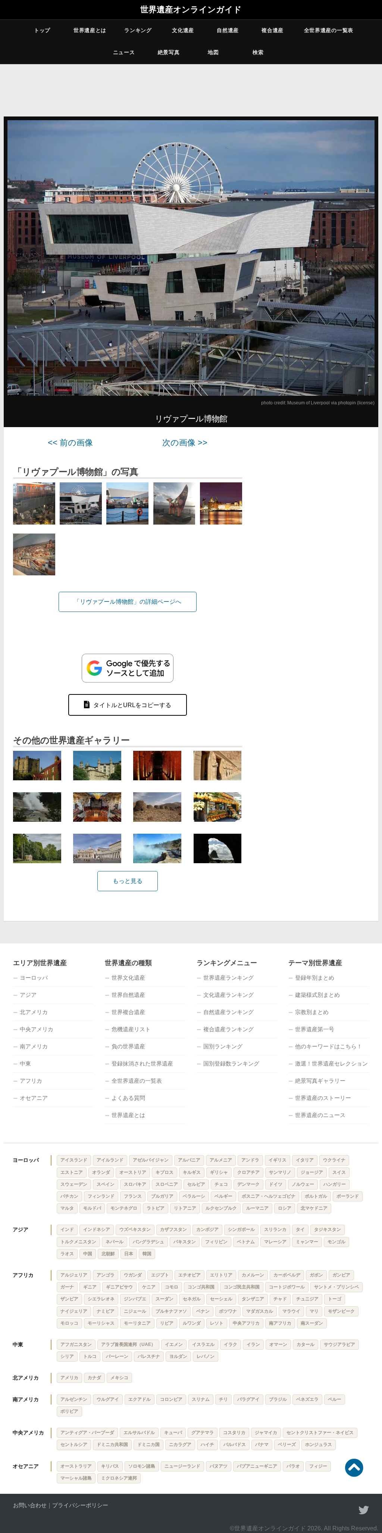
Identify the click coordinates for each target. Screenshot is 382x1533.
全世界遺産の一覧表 (328, 30)
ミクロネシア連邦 (119, 1478)
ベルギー (223, 1196)
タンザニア (253, 1299)
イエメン (174, 1344)
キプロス (164, 1172)
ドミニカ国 (148, 1444)
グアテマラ (202, 1432)
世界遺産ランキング (228, 977)
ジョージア (312, 1172)
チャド (280, 1299)
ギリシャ (219, 1172)
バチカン (69, 1196)
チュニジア (307, 1299)
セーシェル (221, 1299)
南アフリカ (280, 1323)
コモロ (171, 1287)
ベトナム (246, 1241)
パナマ (262, 1444)
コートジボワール (287, 1287)
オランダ (101, 1172)
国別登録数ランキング (231, 1063)
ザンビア (69, 1299)
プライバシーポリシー (80, 1505)
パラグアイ (248, 1399)
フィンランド (101, 1196)
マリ (314, 1311)
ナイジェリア (73, 1311)
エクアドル (139, 1399)
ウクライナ (334, 1160)
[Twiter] (363, 1510)
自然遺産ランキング (228, 1012)
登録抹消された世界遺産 (142, 1063)
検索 (258, 52)
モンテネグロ (123, 1208)
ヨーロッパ (34, 977)
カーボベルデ (286, 1275)
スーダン (164, 1299)
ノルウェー (303, 1184)
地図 (213, 52)
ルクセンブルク (221, 1208)
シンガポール (241, 1229)
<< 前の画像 (70, 442)
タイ (300, 1229)
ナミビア (106, 1311)
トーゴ (334, 1299)
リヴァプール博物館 (191, 418)
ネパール (114, 1241)
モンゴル (336, 1241)
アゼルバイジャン (151, 1160)
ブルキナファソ (171, 1311)
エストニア (71, 1172)
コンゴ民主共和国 (242, 1287)
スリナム (201, 1399)
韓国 (147, 1253)
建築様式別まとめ (317, 995)
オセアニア (34, 1098)
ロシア (284, 1208)
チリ (223, 1399)
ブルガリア (162, 1196)
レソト (216, 1323)
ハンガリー (334, 1184)
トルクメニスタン (78, 1241)
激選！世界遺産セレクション (331, 1063)
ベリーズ (287, 1444)
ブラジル (278, 1399)
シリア (67, 1356)
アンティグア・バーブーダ (87, 1432)
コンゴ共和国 (201, 1287)
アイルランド (110, 1160)
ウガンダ (133, 1275)
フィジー (318, 1466)
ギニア (90, 1287)
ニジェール (135, 1311)
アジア (28, 995)
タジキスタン (327, 1229)
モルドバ (92, 1208)
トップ (42, 30)
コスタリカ (234, 1432)
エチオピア (189, 1275)
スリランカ (275, 1229)
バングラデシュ (148, 1241)
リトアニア (185, 1208)
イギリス (277, 1160)
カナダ (94, 1377)
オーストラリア (76, 1466)
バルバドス (234, 1444)
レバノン (206, 1356)
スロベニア (167, 1184)
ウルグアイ (108, 1399)
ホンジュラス (318, 1444)
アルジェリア (73, 1275)
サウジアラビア (339, 1344)
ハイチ (207, 1444)
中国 (87, 1253)
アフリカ (31, 1081)
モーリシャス (101, 1323)
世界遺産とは (89, 30)
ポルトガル (316, 1196)
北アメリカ (34, 1012)
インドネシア (96, 1229)
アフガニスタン (76, 1344)
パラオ (293, 1466)
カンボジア (207, 1229)
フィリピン (216, 1241)
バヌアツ (219, 1466)
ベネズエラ (307, 1399)
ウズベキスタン (135, 1229)
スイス (339, 1172)
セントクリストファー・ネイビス (320, 1432)
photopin (347, 402)
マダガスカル (259, 1311)
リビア (166, 1323)
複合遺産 (273, 30)
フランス (133, 1196)
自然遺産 (228, 30)
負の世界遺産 (128, 1046)
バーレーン (117, 1356)
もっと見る (128, 881)
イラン (253, 1344)
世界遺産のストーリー (323, 1098)
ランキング (138, 30)
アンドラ (250, 1160)
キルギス (192, 1172)
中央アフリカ (246, 1323)
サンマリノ (280, 1172)
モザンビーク (341, 1311)
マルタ (67, 1208)
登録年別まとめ (314, 977)
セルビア (196, 1184)
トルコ (90, 1356)
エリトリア (221, 1275)
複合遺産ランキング (228, 1029)
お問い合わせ (30, 1505)
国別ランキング (222, 1046)
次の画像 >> (184, 442)
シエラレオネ (101, 1299)
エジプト (160, 1275)
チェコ (221, 1184)
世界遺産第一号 (314, 1029)
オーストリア (132, 1172)
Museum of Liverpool (308, 402)
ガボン (316, 1275)
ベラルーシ (194, 1196)
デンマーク (248, 1184)
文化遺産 (183, 30)
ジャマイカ (266, 1432)
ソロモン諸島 (141, 1466)
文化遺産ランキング (228, 995)
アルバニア (189, 1160)
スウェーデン (73, 1184)
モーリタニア (137, 1323)
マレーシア (275, 1241)
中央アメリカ (36, 1029)
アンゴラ (106, 1275)
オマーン (278, 1344)
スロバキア (135, 1184)
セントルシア (73, 1444)
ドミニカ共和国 (112, 1444)
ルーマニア (257, 1208)
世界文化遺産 (128, 977)
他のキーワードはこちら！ (328, 1046)
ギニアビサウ (119, 1287)
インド (67, 1229)
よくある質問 (128, 1098)
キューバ (173, 1432)
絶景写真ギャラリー (320, 1081)
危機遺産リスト (131, 1029)
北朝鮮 (108, 1253)
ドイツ (275, 1184)
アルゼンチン (73, 1399)
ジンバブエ (135, 1299)
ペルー (334, 1399)
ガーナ (67, 1287)
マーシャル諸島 (76, 1478)
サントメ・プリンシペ (336, 1287)
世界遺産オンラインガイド (191, 9)
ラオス (67, 1253)
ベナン (203, 1311)
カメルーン (253, 1275)
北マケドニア (314, 1208)
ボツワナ (228, 1311)
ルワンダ (192, 1323)
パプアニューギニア (257, 1466)
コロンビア (171, 1399)
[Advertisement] (315, 485)
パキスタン (184, 1241)
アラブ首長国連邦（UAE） (128, 1344)
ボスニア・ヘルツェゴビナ (268, 1196)
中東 (25, 1063)
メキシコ (119, 1377)
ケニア (149, 1287)
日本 (128, 1253)
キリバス (110, 1466)
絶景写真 (169, 52)
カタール (305, 1344)
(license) (366, 402)
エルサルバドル (139, 1432)
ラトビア (156, 1208)
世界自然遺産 (128, 995)
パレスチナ (149, 1356)
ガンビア (341, 1275)
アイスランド (73, 1160)
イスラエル (203, 1344)
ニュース (124, 52)
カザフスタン (173, 1229)
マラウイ (291, 1311)
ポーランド (347, 1196)
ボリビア (69, 1411)
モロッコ (69, 1323)
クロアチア (248, 1172)
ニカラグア (180, 1444)
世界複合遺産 (128, 1012)
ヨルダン (178, 1356)
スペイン (106, 1184)
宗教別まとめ (312, 1012)
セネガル (192, 1299)
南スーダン (312, 1323)
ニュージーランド (182, 1466)
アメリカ (69, 1377)
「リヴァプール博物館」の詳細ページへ (127, 601)
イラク (230, 1344)
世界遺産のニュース (320, 1115)
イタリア (305, 1160)
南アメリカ (34, 1046)
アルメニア (221, 1160)
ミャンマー (307, 1241)
